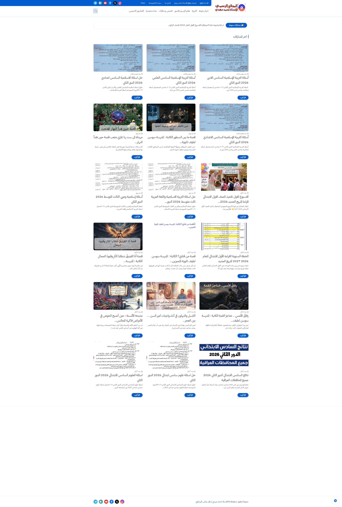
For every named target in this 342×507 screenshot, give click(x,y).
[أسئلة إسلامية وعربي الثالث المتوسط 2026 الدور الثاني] (118, 177)
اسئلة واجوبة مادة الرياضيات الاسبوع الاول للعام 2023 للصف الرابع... (196, 25)
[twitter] (115, 3)
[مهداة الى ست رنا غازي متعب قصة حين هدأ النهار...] (118, 117)
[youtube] (105, 3)
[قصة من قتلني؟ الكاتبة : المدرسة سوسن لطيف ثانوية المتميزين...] (171, 236)
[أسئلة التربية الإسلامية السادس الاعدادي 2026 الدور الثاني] (223, 117)
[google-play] (100, 3)
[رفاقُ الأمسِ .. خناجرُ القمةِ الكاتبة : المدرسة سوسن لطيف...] (223, 296)
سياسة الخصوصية (155, 3)
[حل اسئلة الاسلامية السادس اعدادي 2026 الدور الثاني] (118, 58)
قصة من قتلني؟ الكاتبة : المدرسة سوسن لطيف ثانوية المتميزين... (173, 258)
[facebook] (110, 3)
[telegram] (95, 3)
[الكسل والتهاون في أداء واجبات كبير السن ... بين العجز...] (171, 296)
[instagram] (120, 3)
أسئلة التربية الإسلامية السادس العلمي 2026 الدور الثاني (173, 80)
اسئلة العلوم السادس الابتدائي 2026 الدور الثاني (119, 377)
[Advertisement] (229, 451)
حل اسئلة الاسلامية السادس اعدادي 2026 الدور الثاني (122, 80)
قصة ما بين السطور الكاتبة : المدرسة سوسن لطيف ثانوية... (171, 139)
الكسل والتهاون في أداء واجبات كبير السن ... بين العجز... (171, 318)
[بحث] (96, 11)
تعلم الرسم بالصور (182, 11)
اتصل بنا (168, 3)
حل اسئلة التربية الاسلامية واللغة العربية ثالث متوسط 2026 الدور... (173, 199)
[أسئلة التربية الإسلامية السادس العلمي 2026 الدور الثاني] (171, 58)
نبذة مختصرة (151, 11)
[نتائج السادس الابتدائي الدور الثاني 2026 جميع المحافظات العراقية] (223, 355)
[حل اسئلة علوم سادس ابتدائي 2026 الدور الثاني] (171, 355)
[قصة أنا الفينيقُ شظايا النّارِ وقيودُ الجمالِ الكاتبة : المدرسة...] (118, 236)
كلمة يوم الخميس (136, 11)
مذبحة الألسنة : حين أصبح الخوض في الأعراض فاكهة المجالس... (121, 318)
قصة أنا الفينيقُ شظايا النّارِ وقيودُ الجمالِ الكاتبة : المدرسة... (120, 258)
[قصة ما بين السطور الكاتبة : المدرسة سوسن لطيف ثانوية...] (171, 117)
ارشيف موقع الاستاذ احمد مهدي (185, 3)
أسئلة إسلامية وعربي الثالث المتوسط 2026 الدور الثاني (119, 199)
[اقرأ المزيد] (243, 98)
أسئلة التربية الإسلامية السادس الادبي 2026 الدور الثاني (227, 80)
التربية (194, 11)
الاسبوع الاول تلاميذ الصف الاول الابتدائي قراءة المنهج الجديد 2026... (225, 199)
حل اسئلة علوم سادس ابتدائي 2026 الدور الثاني (171, 377)
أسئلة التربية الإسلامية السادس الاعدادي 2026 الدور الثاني (225, 139)
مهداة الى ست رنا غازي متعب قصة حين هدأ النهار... (118, 139)
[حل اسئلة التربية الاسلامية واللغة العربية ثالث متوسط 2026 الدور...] (171, 177)
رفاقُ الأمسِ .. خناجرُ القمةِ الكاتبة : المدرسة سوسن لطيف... (225, 318)
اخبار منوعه (203, 11)
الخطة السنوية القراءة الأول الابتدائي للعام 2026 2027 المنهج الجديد (225, 258)
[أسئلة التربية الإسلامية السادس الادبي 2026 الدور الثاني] (223, 58)
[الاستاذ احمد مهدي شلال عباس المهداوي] (230, 7)
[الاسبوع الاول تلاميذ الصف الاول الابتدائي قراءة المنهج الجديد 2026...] (223, 177)
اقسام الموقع (204, 3)
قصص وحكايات (165, 11)
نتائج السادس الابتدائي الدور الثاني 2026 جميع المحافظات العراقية (225, 377)
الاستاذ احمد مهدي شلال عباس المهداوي (212, 501)
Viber (143, 3)
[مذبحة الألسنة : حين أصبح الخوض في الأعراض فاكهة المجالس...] (118, 296)
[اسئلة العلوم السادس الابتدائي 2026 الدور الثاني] (118, 355)
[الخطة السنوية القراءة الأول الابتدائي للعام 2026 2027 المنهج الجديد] (223, 236)
